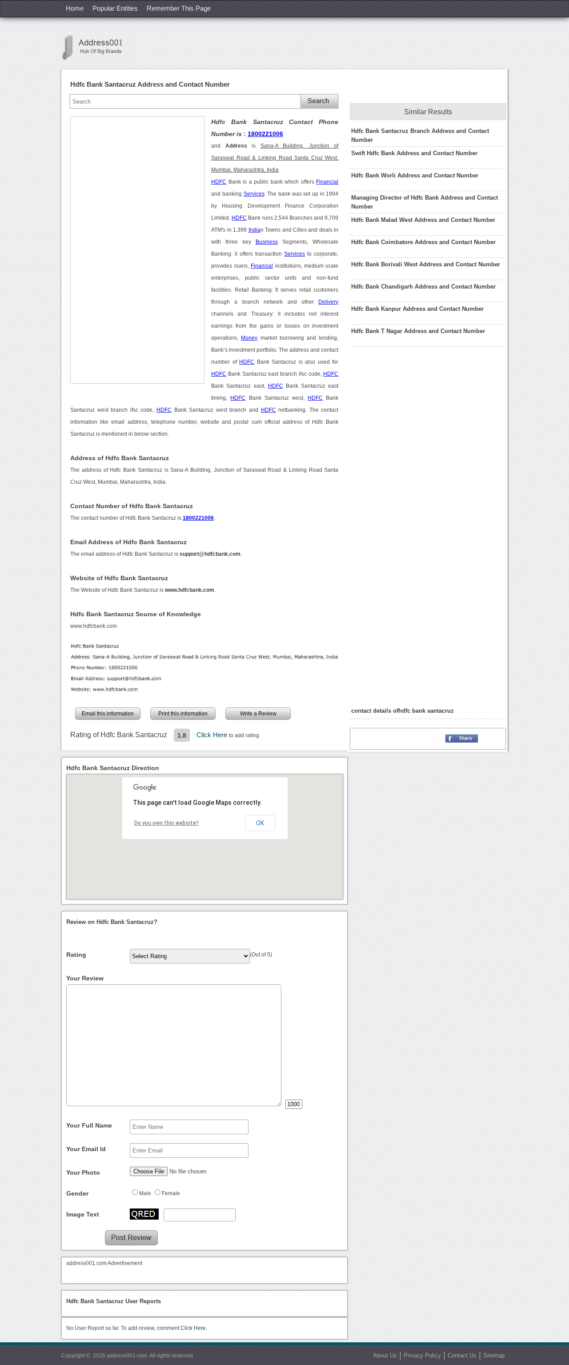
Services (254, 194)
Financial (327, 182)
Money (249, 338)
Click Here (212, 735)
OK (260, 823)
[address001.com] (96, 47)
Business (267, 242)
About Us (385, 1355)
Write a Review (258, 714)
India (254, 230)
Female (171, 1193)
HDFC (218, 182)
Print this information (183, 714)
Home (75, 8)
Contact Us (462, 1355)
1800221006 (265, 133)
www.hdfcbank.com (93, 626)
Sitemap (494, 1355)
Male (145, 1193)
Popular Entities (115, 8)
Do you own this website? (166, 823)
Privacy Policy (422, 1355)
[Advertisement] (137, 249)
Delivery (328, 302)
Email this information (108, 714)
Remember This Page (179, 8)
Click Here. (193, 1328)
